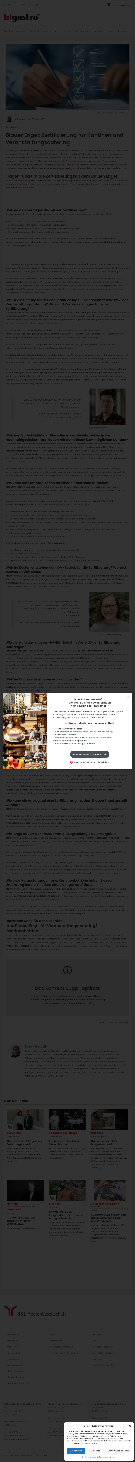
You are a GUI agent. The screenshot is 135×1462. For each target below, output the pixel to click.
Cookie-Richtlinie (89, 1457)
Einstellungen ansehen (119, 1450)
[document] (67, 731)
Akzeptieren (76, 1450)
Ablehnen (95, 1450)
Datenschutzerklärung (106, 1457)
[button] (129, 1426)
